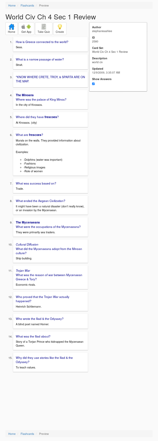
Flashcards (27, 5)
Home (12, 5)
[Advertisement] (120, 129)
